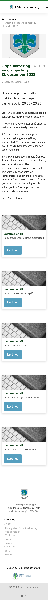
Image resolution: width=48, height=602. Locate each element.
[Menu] (6, 7)
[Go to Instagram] (26, 596)
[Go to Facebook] (22, 596)
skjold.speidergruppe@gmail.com (24, 508)
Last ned (13, 250)
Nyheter (13, 19)
